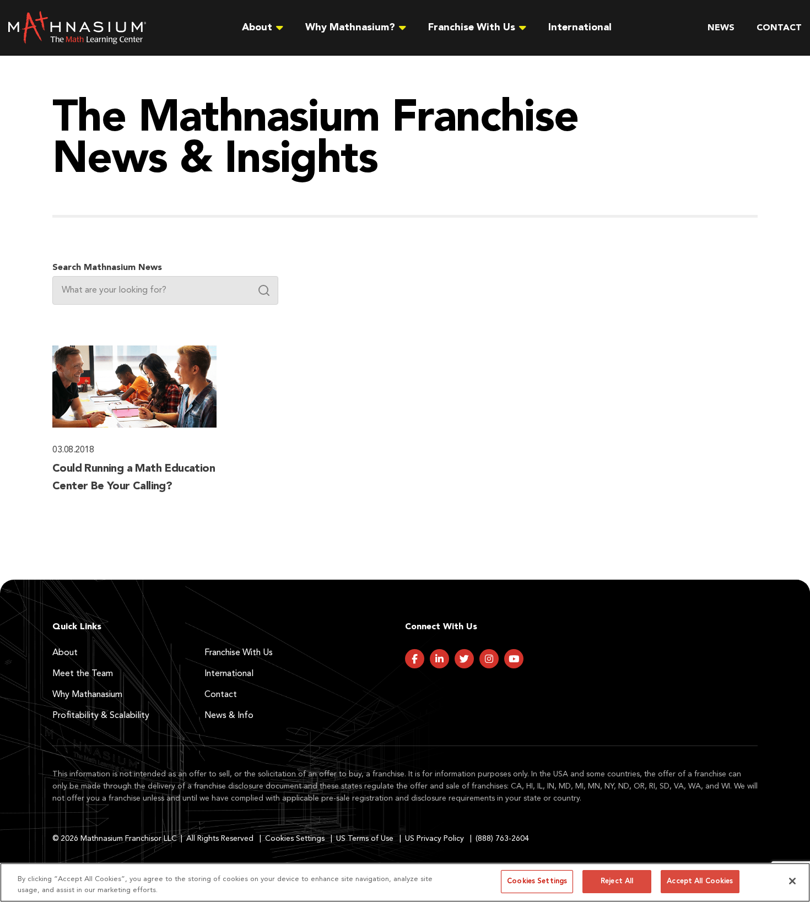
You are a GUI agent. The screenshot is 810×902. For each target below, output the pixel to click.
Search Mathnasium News (107, 267)
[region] (405, 882)
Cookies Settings (295, 838)
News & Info (228, 715)
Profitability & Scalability (100, 715)
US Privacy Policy (434, 838)
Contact (779, 28)
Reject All (617, 881)
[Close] (792, 881)
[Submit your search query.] (263, 290)
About (65, 653)
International (580, 28)
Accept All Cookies (700, 881)
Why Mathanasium (87, 694)
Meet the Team (82, 673)
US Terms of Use (364, 838)
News (721, 28)
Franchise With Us (238, 653)
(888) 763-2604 (502, 838)
